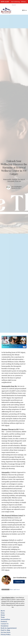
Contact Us (4, 624)
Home (3, 615)
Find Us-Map (5, 630)
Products (4, 621)
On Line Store (5, 632)
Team (3, 617)
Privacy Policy (5, 634)
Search (14, 5)
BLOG (3, 611)
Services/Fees (5, 619)
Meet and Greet (15, 589)
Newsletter (4, 626)
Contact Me (19, 582)
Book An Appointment (9, 628)
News (3, 613)
